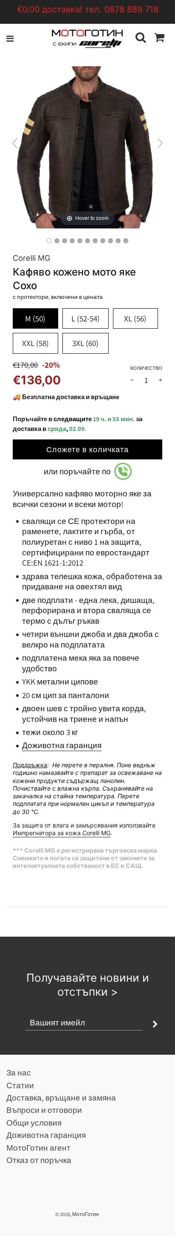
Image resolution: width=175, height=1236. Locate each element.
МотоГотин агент (38, 1148)
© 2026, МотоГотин (77, 1214)
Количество (146, 368)
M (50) (35, 318)
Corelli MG (31, 257)
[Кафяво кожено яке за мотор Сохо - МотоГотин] (72, 240)
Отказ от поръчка (38, 1160)
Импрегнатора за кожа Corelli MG (61, 832)
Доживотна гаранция (62, 745)
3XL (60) (85, 343)
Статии (20, 1085)
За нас (18, 1072)
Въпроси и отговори (44, 1110)
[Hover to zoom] (87, 146)
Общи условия (34, 1123)
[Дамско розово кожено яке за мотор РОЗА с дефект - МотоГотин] (125, 240)
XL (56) (135, 318)
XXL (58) (35, 343)
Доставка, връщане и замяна (61, 1097)
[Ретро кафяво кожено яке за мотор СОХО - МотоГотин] (49, 240)
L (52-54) (85, 318)
